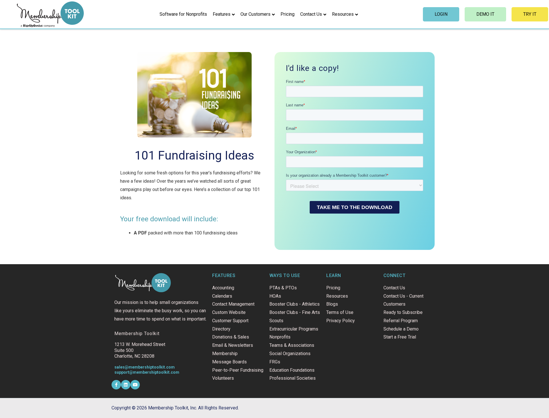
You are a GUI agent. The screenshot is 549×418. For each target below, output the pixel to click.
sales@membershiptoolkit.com (144, 367)
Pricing (288, 14)
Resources (343, 14)
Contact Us (311, 14)
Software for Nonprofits (183, 14)
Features (221, 14)
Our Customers (255, 14)
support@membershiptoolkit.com (146, 372)
